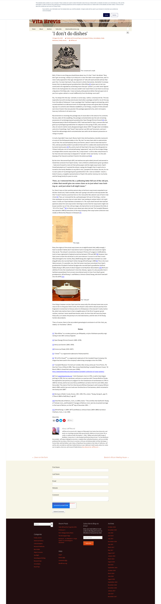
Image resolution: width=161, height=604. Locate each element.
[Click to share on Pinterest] (64, 420)
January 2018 (111, 556)
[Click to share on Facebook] (57, 420)
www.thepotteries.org (65, 376)
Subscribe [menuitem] (58, 29)
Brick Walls (37, 549)
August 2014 (111, 562)
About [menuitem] (41, 29)
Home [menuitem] (33, 29)
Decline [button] (114, 15)
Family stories (63, 40)
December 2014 (112, 541)
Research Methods (39, 546)
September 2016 (112, 582)
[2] (103, 120)
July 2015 (110, 544)
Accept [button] (106, 15)
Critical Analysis (38, 543)
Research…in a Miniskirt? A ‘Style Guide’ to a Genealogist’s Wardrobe (68, 540)
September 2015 (112, 567)
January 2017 (111, 591)
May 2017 (110, 550)
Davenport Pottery (88, 38)
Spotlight (36, 555)
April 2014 (110, 536)
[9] (97, 261)
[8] (97, 254)
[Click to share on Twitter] (60, 420)
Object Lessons (38, 552)
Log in (60, 555)
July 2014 (110, 538)
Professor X (62, 530)
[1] (90, 84)
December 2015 (112, 530)
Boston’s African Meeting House (116, 457)
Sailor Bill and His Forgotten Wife (68, 527)
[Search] (128, 33)
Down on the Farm (40, 457)
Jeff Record (73, 40)
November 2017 (112, 596)
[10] (100, 268)
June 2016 (111, 576)
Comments (63, 560)
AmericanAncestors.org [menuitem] (72, 29)
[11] (63, 277)
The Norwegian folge (64, 536)
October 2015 (112, 570)
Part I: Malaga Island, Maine (66, 533)
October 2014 (112, 527)
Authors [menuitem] (49, 29)
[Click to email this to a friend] (53, 420)
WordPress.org (63, 563)
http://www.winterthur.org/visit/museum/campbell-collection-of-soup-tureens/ (78, 371)
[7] (80, 213)
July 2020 (110, 533)
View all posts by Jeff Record (91, 447)
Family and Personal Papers (74, 38)
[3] (68, 147)
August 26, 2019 (58, 38)
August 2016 (111, 579)
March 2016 (111, 573)
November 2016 (112, 585)
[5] (57, 197)
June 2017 (111, 593)
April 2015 (110, 565)
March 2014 (111, 559)
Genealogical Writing (39, 558)
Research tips (38, 561)
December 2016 (112, 588)
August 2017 (111, 553)
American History (38, 540)
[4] (91, 156)
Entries (62, 557)
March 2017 (111, 547)
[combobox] (128, 28)
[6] (66, 208)
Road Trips (37, 567)
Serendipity (97, 38)
